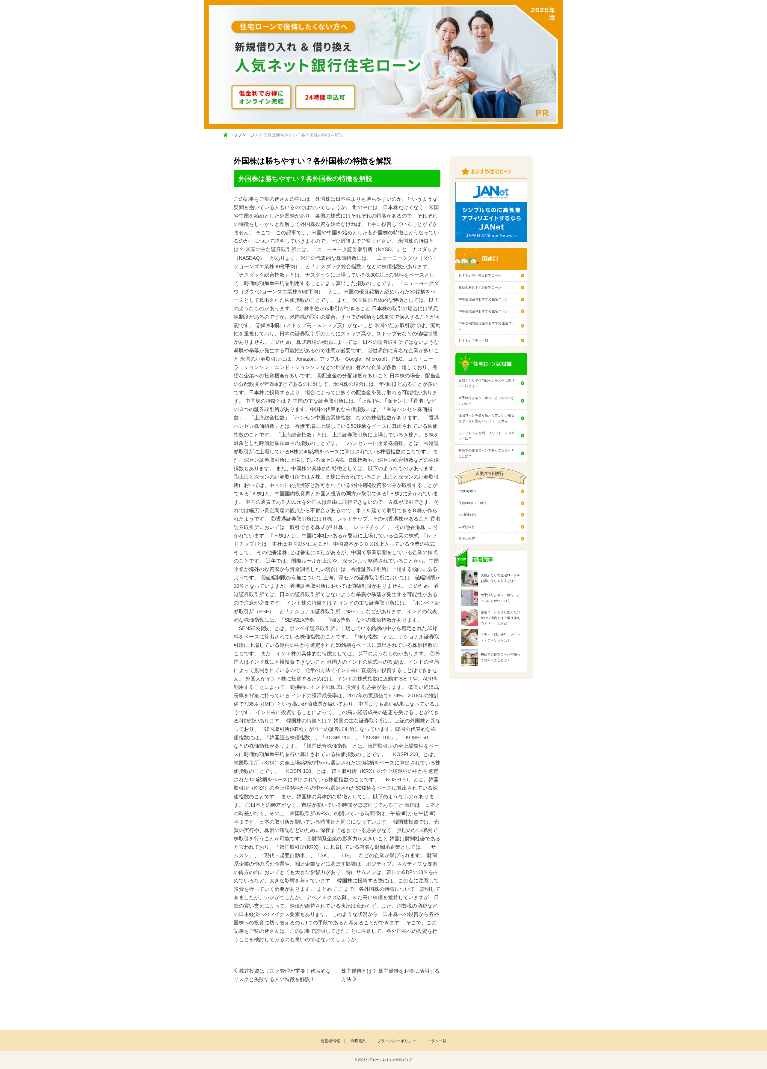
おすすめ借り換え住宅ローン (479, 275)
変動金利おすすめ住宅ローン (479, 287)
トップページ (241, 135)
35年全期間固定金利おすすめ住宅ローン (486, 326)
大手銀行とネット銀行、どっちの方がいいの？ (486, 400)
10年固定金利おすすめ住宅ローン (483, 299)
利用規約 (358, 1041)
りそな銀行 (466, 538)
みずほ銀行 (466, 527)
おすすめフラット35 (473, 340)
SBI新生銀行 (467, 515)
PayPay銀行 (467, 491)
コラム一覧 (436, 1041)
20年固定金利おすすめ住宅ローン (483, 311)
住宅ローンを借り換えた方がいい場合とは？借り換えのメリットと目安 (486, 418)
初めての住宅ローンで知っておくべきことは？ (486, 453)
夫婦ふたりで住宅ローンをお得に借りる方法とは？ (486, 383)
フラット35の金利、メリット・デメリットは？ (486, 435)
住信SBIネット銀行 (472, 503)
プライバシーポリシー (396, 1041)
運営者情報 (330, 1041)
